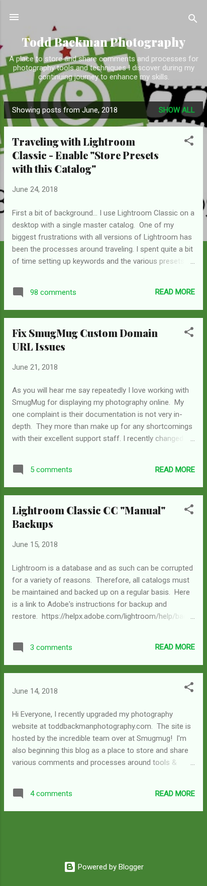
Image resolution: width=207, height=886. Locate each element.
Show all (177, 110)
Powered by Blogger (110, 866)
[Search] (193, 20)
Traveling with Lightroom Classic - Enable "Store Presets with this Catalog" (85, 155)
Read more (175, 291)
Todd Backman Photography (103, 42)
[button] (189, 142)
